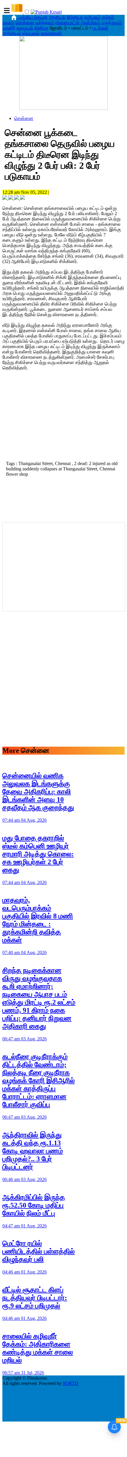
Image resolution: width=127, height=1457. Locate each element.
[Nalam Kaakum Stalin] (63, 108)
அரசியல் (57, 17)
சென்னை (25, 22)
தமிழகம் (92, 17)
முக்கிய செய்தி (33, 17)
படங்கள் (100, 27)
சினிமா (41, 27)
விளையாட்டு (67, 22)
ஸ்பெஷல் (31, 33)
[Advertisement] (63, 417)
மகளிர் (8, 27)
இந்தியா (75, 17)
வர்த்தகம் (45, 22)
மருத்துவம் (111, 22)
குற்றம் (108, 17)
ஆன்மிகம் (90, 22)
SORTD (70, 1383)
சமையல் (25, 27)
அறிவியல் (11, 33)
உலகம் (8, 22)
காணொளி (51, 33)
